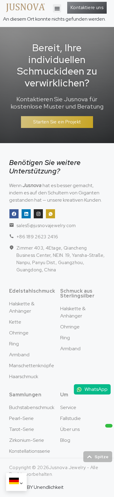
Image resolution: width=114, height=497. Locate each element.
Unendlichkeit (49, 487)
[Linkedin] (26, 213)
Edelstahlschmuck (32, 291)
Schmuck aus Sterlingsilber (77, 293)
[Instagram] (38, 213)
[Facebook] (14, 213)
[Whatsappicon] (50, 213)
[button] (57, 8)
